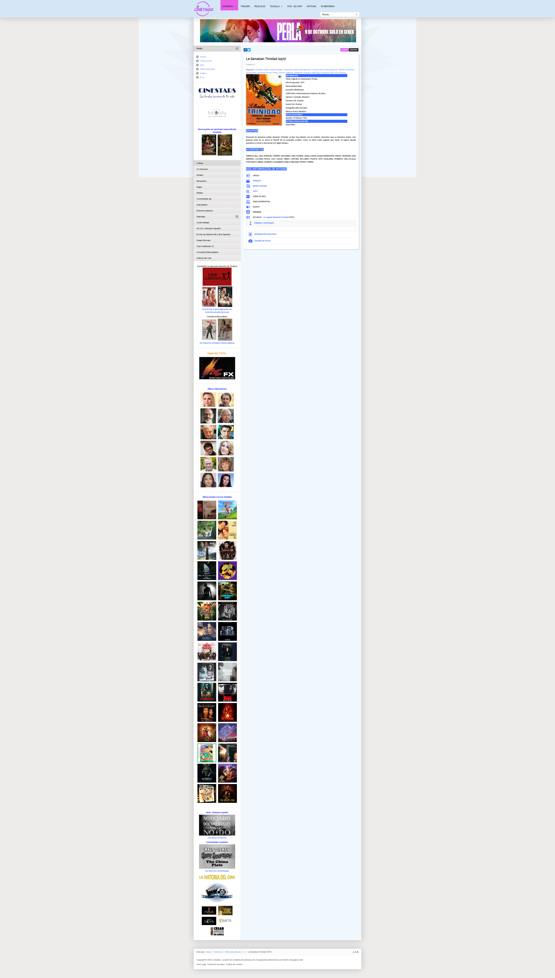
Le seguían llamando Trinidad (276, 217)
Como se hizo (206, 60)
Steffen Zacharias (346, 69)
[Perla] (278, 30)
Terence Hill (317, 69)
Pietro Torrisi (278, 72)
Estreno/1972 (328, 72)
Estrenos (228, 6)
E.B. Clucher (340, 72)
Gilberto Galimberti (294, 72)
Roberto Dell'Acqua (312, 72)
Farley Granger (276, 69)
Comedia (259, 69)
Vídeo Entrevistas (207, 69)
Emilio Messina (330, 69)
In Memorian (327, 6)
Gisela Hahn (251, 72)
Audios (203, 56)
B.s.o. (202, 77)
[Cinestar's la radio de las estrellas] (217, 93)
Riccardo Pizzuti (265, 72)
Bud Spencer (305, 69)
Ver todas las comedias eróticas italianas (217, 343)
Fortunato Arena (291, 69)
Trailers (245, 6)
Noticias (311, 6)
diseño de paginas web (293, 959)
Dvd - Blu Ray (294, 6)
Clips (202, 65)
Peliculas (260, 6)
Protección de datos (216, 964)
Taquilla (275, 6)
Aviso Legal (201, 964)
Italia (266, 69)
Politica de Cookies (234, 964)
